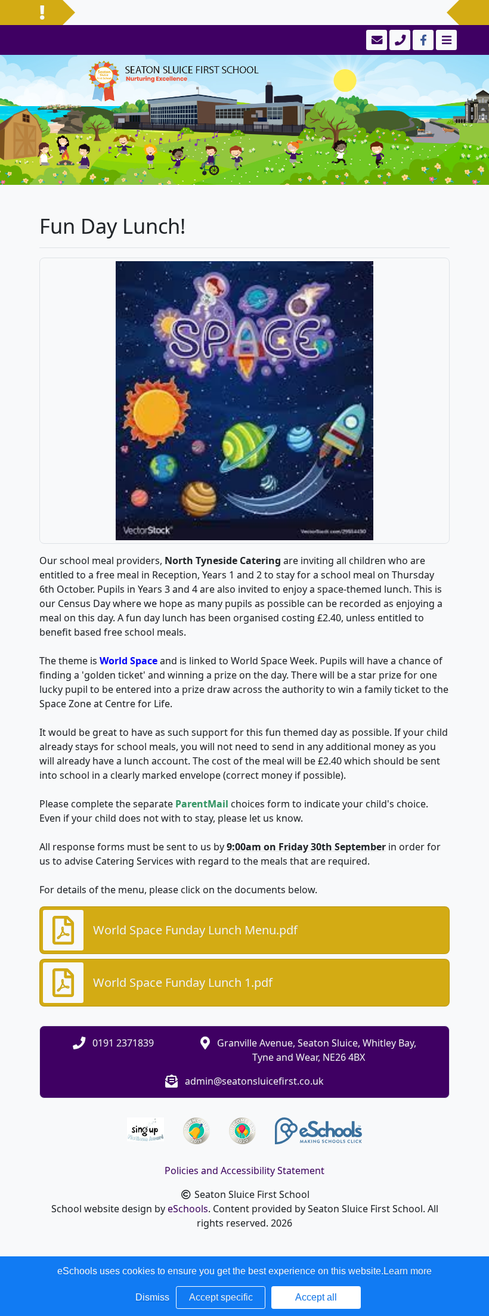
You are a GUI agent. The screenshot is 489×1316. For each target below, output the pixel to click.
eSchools (188, 1208)
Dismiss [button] (152, 1297)
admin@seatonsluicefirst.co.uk (254, 1081)
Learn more (407, 1271)
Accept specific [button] (221, 1297)
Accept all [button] (316, 1297)
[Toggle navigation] (445, 40)
